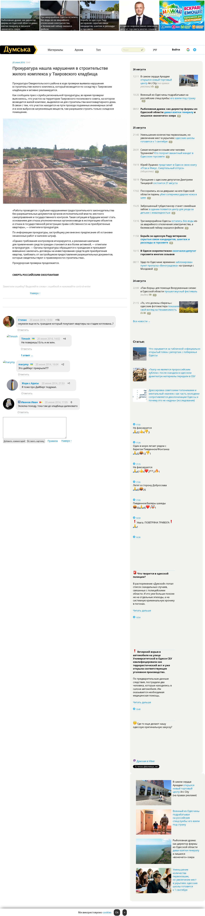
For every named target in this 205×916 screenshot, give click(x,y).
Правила (53, 441)
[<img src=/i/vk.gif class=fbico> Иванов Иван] (8, 408)
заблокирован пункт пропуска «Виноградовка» (166, 263)
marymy (23, 364)
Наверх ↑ (35, 293)
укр (155, 49)
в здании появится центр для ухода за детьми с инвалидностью (167, 211)
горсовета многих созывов (157, 254)
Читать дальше (142, 610)
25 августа (139, 127)
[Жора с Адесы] (12, 389)
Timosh (25, 338)
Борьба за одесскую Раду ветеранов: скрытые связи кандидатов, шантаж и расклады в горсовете (98, 24)
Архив (79, 49)
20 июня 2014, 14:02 (48, 338)
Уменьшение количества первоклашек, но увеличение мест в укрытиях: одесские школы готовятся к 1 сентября (185, 879)
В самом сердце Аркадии (155, 76)
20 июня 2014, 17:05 (56, 402)
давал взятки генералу (178, 112)
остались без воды (183, 221)
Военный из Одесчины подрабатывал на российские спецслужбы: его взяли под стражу (186, 817)
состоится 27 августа (165, 183)
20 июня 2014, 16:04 (47, 364)
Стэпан (22, 320)
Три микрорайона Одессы (156, 221)
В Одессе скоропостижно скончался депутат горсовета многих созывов (138, 27)
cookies (107, 912)
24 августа (139, 281)
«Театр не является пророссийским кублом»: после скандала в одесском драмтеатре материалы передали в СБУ (172, 373)
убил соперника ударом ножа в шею (168, 196)
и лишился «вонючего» (168, 114)
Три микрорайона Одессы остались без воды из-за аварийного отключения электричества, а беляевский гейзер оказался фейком (59, 23)
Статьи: (139, 341)
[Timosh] (12, 336)
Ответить (23, 330)
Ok (117, 912)
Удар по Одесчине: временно (158, 262)
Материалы (55, 49)
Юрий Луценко (149, 164)
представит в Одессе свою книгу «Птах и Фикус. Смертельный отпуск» (168, 166)
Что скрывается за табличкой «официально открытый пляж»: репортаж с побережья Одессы (174, 352)
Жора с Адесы (30, 383)
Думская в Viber (146, 761)
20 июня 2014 (18, 62)
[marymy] (9, 362)
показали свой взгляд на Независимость (159, 308)
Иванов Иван (29, 402)
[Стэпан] (8, 326)
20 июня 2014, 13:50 (41, 320)
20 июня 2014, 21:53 (53, 383)
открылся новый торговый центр (183, 789)
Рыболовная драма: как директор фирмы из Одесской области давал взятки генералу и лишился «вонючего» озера (19, 24)
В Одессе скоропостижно (156, 250)
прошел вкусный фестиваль (180, 291)
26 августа (139, 69)
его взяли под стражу (182, 98)
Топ (98, 49)
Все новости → (141, 321)
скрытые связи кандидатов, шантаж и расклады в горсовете (165, 241)
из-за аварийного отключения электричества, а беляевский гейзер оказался (169, 224)
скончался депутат (184, 250)
